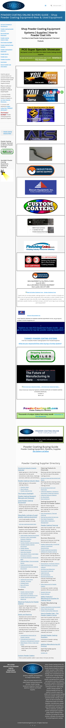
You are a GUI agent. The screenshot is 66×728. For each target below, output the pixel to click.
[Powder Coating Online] (32, 669)
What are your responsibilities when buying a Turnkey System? (40, 343)
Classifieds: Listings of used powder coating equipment (28, 516)
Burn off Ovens (25, 585)
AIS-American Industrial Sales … (50, 387)
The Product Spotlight (25, 493)
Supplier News (25, 487)
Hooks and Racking (25, 614)
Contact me (44, 653)
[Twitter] (32, 725)
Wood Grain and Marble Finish (29, 595)
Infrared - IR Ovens (26, 581)
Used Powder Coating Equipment (25, 501)
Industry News (11, 670)
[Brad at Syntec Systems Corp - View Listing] (35, 292)
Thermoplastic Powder (27, 593)
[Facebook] (30, 725)
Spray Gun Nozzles (26, 552)
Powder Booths (25, 548)
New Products (24, 489)
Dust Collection (45, 499)
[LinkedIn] (35, 725)
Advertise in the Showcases (11, 666)
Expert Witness (45, 594)
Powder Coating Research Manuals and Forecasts (27, 497)
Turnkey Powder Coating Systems (30, 543)
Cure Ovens (4, 62)
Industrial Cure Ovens (27, 579)
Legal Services (45, 573)
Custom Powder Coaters (26, 655)
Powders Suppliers (5, 59)
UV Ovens (23, 587)
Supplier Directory (11, 672)
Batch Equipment (25, 541)
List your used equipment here (27, 524)
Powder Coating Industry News (28, 481)
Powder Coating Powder (27, 592)
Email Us (10, 668)
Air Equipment (45, 497)
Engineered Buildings (27, 565)
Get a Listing (10, 664)
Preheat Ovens (25, 583)
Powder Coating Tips (26, 491)
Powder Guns (4, 56)
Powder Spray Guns (26, 550)
